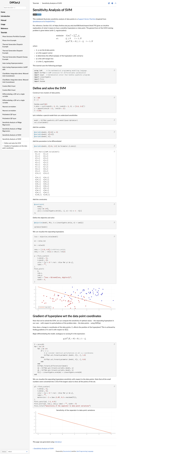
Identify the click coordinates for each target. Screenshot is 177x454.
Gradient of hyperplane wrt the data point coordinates (67, 316)
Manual (3, 20)
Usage (3, 24)
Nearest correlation (9, 106)
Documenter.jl (67, 451)
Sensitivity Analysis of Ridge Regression (12, 124)
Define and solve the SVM (49, 88)
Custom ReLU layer (9, 86)
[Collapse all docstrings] (115, 3)
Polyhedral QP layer (9, 114)
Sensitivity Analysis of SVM (11, 135)
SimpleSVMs (49, 21)
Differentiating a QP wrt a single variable (13, 95)
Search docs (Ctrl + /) (9, 7)
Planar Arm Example (9, 40)
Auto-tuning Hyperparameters (12, 63)
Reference (4, 28)
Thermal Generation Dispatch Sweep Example (14, 58)
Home (3, 12)
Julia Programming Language (84, 451)
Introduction (5, 16)
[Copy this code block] (114, 70)
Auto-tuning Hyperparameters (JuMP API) (15, 68)
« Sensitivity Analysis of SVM (43, 448)
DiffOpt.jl (15, 2)
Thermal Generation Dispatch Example (12, 46)
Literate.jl (58, 442)
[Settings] (112, 3)
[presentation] (54, 30)
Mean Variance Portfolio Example (13, 36)
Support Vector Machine (87, 19)
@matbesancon (38, 21)
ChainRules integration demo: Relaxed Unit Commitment (15, 75)
